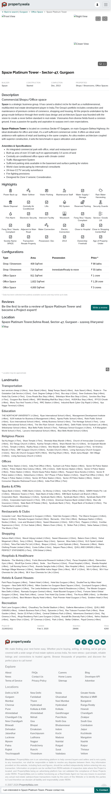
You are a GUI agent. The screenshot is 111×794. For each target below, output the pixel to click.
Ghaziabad (61, 697)
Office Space (37, 12)
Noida (59, 693)
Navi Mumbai (62, 701)
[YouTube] (103, 642)
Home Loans (65, 676)
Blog (87, 672)
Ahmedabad (11, 713)
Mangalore (86, 737)
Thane (33, 701)
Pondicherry (36, 745)
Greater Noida (88, 693)
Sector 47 (55, 128)
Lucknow (9, 737)
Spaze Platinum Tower (14, 128)
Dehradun (10, 729)
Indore (59, 729)
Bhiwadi (9, 725)
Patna (8, 745)
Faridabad (35, 697)
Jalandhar (10, 733)
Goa (32, 721)
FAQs (35, 672)
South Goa (86, 721)
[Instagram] (96, 642)
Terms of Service (13, 680)
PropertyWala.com (28, 785)
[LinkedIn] (90, 642)
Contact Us (37, 676)
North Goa (61, 721)
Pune (8, 709)
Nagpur (34, 741)
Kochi (58, 733)
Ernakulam (35, 729)
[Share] (105, 18)
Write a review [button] (100, 307)
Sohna (92, 128)
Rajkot (8, 749)
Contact (103, 790)
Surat (58, 749)
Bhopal (34, 725)
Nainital (59, 741)
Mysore (9, 741)
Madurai (60, 737)
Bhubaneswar (63, 725)
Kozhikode (86, 733)
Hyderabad (36, 705)
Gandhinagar (62, 713)
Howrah (85, 709)
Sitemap (62, 680)
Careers (62, 672)
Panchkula (61, 717)
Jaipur (84, 729)
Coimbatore (87, 725)
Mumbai (9, 701)
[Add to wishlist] (98, 18)
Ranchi (34, 749)
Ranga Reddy (88, 705)
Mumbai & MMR (89, 697)
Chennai (9, 705)
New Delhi (35, 693)
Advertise (90, 680)
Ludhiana (35, 737)
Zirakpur (85, 717)
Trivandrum (36, 753)
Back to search (11, 12)
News (8, 676)
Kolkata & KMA (38, 709)
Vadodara (60, 753)
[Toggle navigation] (105, 5)
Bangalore (86, 701)
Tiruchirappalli (12, 753)
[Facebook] (77, 642)
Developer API (92, 676)
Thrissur (85, 749)
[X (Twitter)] (84, 642)
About (8, 672)
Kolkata (59, 709)
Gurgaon (24, 12)
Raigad (59, 745)
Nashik (84, 741)
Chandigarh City (13, 717)
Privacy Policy (39, 680)
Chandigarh (87, 713)
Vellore (84, 753)
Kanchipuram (37, 733)
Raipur (84, 745)
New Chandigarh (14, 721)
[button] (97, 4)
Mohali (33, 717)
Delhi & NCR (12, 693)
